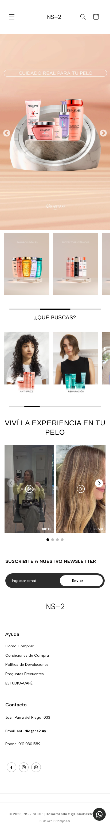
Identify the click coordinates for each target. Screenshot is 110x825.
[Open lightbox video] (29, 489)
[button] (11, 16)
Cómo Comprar (19, 646)
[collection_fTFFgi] (26, 362)
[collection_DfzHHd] (26, 264)
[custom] (11, 767)
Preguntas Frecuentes (24, 674)
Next (103, 132)
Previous (7, 132)
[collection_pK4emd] (75, 362)
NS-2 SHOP (33, 814)
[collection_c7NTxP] (75, 264)
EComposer (61, 821)
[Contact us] (99, 814)
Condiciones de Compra (27, 655)
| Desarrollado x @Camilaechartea (72, 814)
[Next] (99, 483)
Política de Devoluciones (27, 664)
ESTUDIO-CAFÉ (19, 683)
